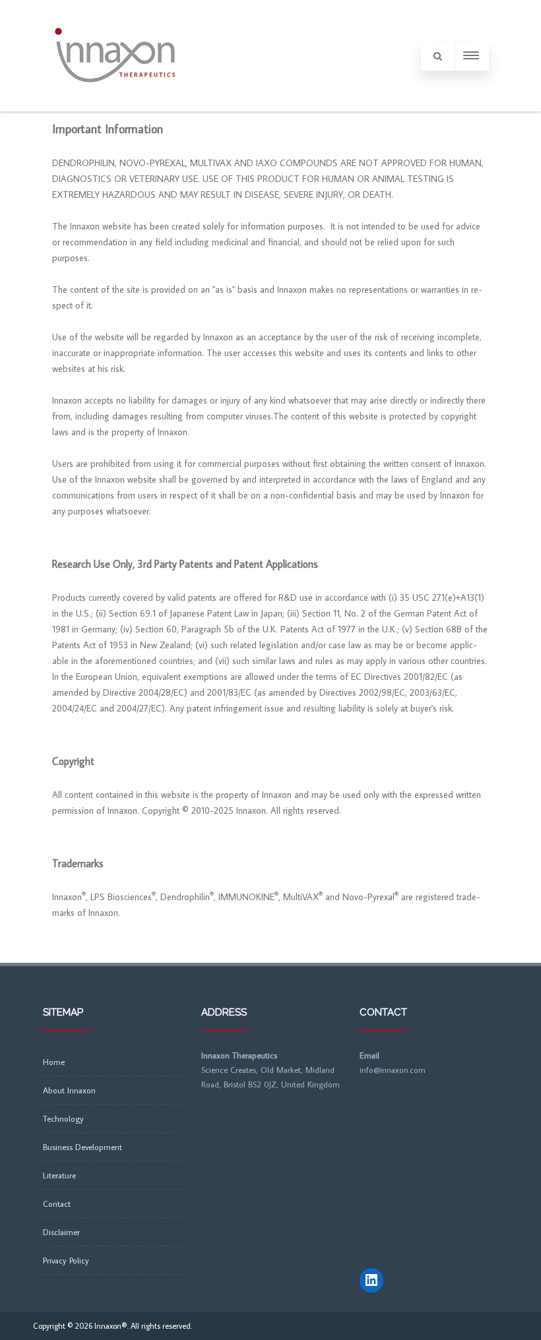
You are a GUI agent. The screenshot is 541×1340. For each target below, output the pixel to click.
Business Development (82, 1147)
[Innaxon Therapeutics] (115, 107)
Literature (59, 1175)
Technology (63, 1118)
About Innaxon (69, 1090)
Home (54, 1061)
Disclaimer (61, 1232)
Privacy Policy (66, 1260)
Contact (57, 1203)
